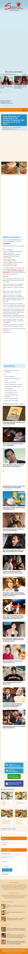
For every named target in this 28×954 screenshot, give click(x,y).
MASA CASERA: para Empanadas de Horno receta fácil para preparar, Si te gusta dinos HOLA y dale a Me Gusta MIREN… (16, 942)
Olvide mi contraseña (5, 872)
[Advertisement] (14, 27)
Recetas (15, 129)
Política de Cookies (9, 952)
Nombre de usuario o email (7, 856)
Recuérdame (5, 866)
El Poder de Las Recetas (14, 10)
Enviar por (15, 776)
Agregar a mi (15, 765)
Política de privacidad (17, 952)
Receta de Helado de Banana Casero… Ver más (20, 803)
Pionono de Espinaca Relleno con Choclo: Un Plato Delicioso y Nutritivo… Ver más (6, 822)
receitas (11, 127)
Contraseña (4, 861)
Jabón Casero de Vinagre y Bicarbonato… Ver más (6, 804)
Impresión (13, 770)
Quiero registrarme (5, 874)
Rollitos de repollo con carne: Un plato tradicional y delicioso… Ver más (21, 822)
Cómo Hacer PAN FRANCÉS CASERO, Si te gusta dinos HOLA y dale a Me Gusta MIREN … (16, 929)
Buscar (4, 844)
